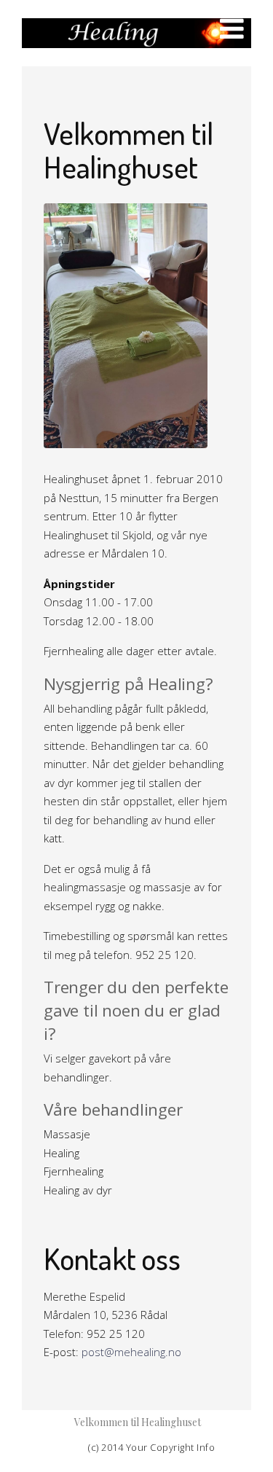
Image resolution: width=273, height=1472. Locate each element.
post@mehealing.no (131, 1351)
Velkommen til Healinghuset (137, 1422)
